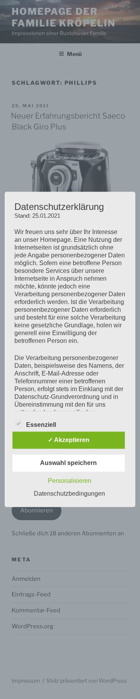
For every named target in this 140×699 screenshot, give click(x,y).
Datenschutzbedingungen (69, 494)
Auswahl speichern (68, 463)
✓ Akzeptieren (68, 440)
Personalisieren (69, 481)
